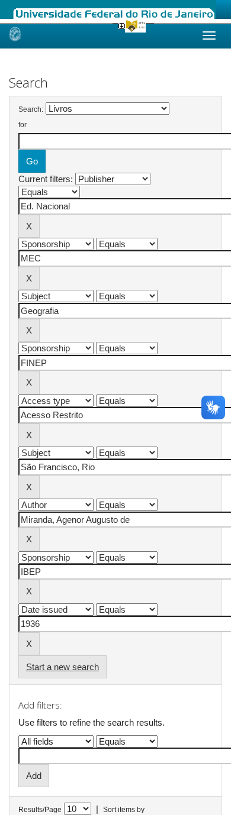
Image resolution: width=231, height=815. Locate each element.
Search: (30, 109)
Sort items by (124, 810)
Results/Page (40, 810)
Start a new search (62, 667)
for (22, 125)
